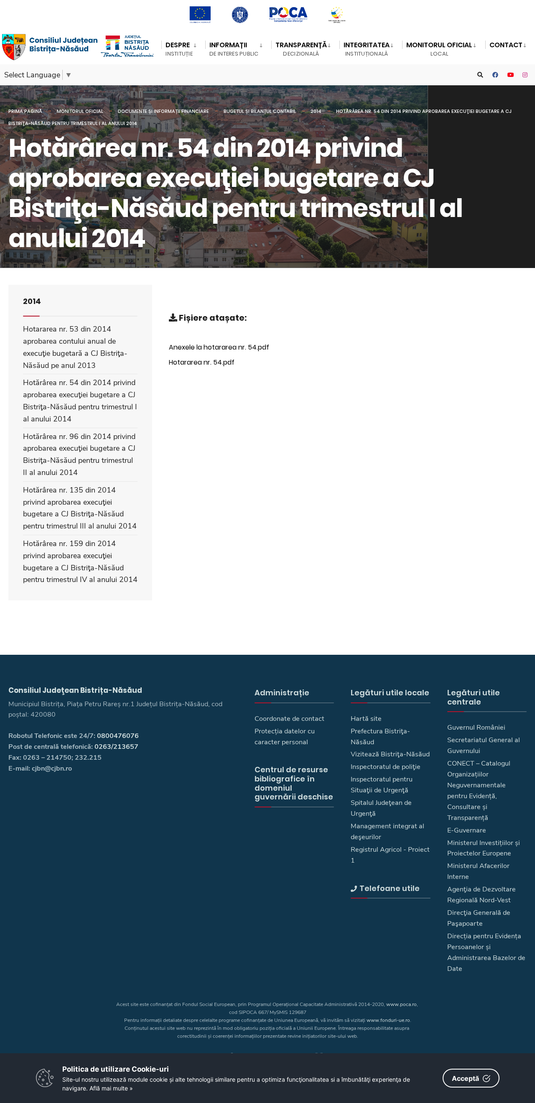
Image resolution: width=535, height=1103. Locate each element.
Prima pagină (25, 111)
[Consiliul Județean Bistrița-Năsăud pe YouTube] (510, 75)
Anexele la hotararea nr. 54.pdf (219, 347)
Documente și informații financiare (163, 111)
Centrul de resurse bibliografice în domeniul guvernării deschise (294, 783)
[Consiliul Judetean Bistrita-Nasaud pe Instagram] (525, 75)
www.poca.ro (401, 1004)
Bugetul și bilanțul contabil (260, 111)
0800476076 (118, 735)
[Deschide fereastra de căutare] (480, 75)
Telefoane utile (389, 888)
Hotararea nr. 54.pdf (201, 362)
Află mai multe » (111, 1088)
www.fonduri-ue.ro (388, 1020)
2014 (316, 111)
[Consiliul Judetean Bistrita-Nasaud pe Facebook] (495, 75)
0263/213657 (116, 746)
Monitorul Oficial (80, 111)
